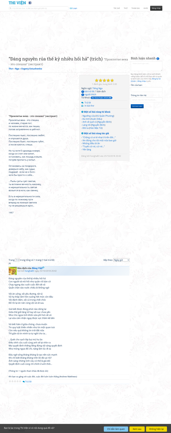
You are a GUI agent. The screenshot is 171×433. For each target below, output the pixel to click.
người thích (89, 94)
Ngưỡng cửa (89, 115)
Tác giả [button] (117, 8)
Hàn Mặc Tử (96, 128)
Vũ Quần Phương (104, 115)
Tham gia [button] (135, 8)
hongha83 (95, 156)
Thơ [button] (125, 8)
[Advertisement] (85, 31)
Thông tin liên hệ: (139, 95)
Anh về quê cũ (90, 121)
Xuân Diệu (96, 118)
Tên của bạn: (136, 85)
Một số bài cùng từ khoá (96, 112)
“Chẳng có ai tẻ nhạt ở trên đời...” (99, 137)
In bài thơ (89, 105)
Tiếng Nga (97, 88)
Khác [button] (146, 8)
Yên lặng (87, 149)
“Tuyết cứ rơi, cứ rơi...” (94, 146)
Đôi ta (86, 128)
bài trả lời (88, 91)
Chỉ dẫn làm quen (116, 429)
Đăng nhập (156, 8)
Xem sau (137, 429)
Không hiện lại (156, 429)
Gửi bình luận (137, 106)
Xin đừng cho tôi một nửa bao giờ (99, 140)
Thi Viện (17, 2)
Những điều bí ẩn (91, 143)
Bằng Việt (37, 268)
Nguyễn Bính (104, 121)
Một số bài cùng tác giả (96, 133)
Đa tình (86, 118)
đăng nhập (141, 81)
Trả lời (88, 102)
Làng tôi (87, 124)
